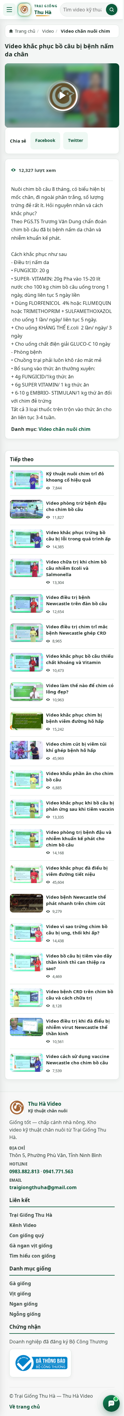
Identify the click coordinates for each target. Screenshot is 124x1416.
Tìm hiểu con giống (32, 1255)
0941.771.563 (58, 1171)
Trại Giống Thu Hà (30, 1215)
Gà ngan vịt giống (30, 1245)
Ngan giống (23, 1303)
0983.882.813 (24, 1171)
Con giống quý (26, 1235)
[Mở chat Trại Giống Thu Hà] (111, 1403)
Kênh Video (22, 1225)
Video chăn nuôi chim (65, 429)
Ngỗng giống (25, 1314)
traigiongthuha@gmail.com (43, 1187)
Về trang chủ (24, 1406)
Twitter (75, 140)
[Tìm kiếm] (111, 9)
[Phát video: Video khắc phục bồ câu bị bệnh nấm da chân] (62, 95)
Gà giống (20, 1283)
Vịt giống (20, 1293)
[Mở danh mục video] (9, 9)
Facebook (45, 140)
